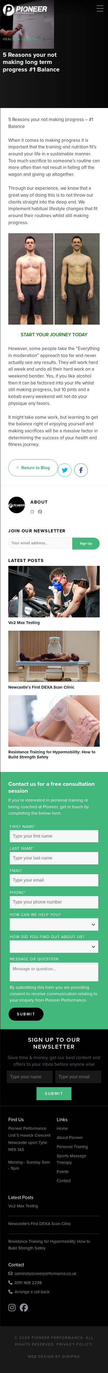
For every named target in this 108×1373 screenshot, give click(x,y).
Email (16, 871)
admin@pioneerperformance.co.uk (44, 1274)
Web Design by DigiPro (54, 1356)
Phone (18, 892)
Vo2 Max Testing (23, 1206)
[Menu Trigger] (100, 8)
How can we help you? (35, 915)
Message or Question (34, 959)
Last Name (22, 848)
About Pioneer (70, 1138)
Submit (26, 1014)
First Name (23, 827)
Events (63, 1172)
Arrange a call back (31, 1292)
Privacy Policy (74, 1344)
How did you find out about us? (47, 937)
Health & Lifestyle (21, 39)
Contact (64, 1181)
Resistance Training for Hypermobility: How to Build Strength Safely (49, 1244)
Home (62, 1128)
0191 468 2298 (27, 1283)
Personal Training (72, 1147)
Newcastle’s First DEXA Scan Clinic (39, 1224)
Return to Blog (34, 467)
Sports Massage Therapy (71, 1159)
